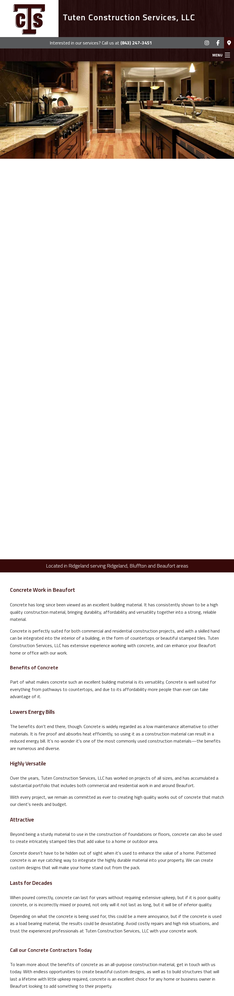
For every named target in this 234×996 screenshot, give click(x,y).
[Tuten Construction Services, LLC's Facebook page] (218, 43)
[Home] (29, 18)
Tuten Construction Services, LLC (129, 17)
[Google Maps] (229, 43)
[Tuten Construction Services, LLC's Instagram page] (207, 43)
